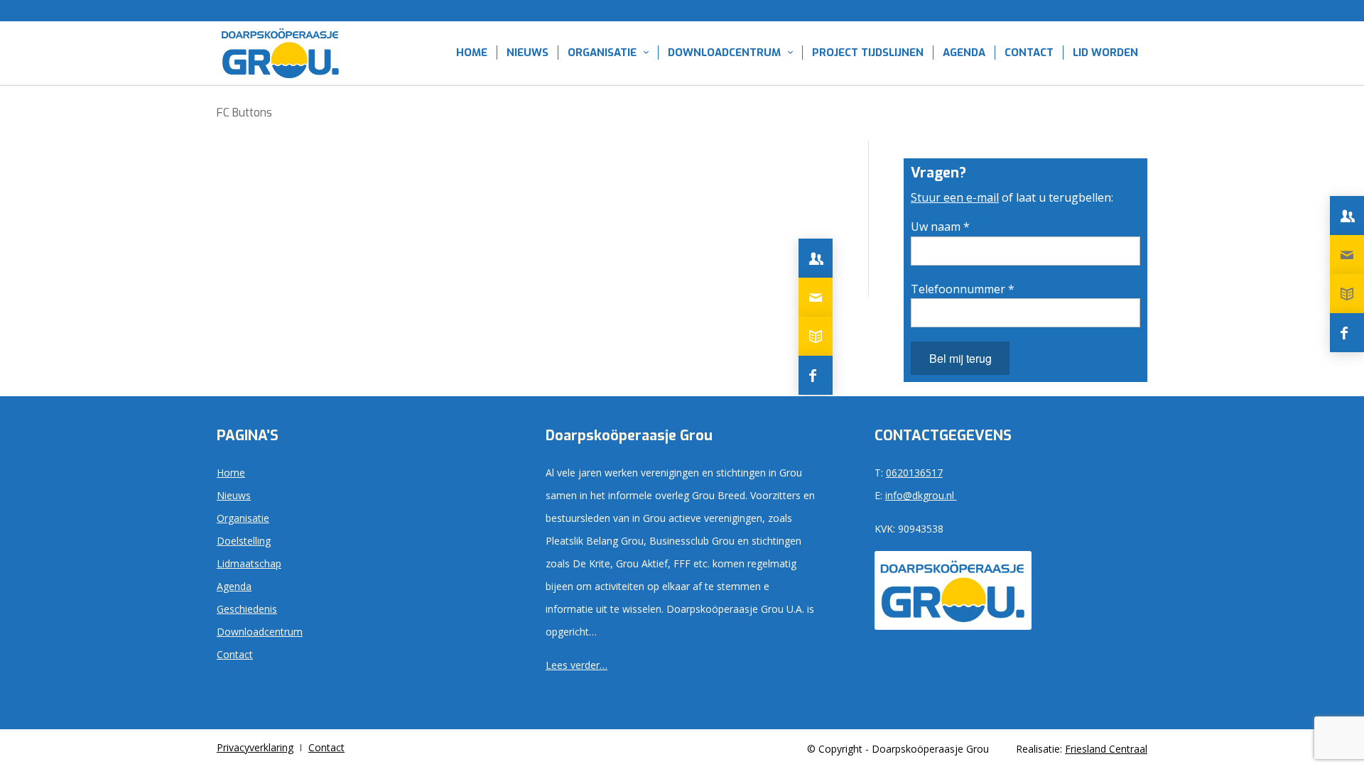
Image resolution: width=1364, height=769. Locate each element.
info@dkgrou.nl (921, 495)
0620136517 (914, 472)
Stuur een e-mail (955, 197)
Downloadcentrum (260, 631)
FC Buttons (244, 112)
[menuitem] (472, 52)
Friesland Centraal (1106, 749)
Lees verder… (576, 665)
